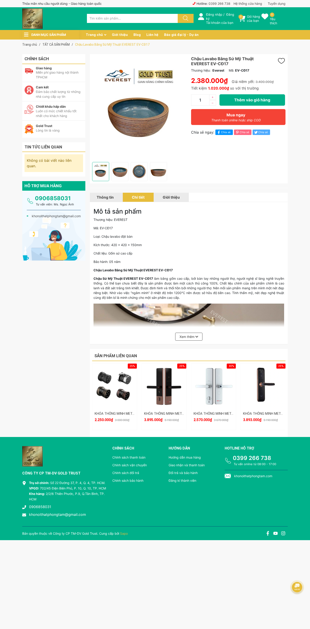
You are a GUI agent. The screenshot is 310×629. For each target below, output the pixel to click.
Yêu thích (273, 21)
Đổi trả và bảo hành (183, 473)
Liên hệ (152, 35)
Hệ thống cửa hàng (248, 3)
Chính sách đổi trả (125, 473)
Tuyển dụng (276, 3)
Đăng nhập (214, 14)
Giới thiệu (120, 35)
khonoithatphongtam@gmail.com (57, 514)
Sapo (124, 533)
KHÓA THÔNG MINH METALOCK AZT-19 (125, 414)
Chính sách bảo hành (127, 480)
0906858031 (53, 198)
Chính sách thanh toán (128, 457)
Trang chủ (94, 35)
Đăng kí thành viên (182, 480)
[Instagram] (283, 534)
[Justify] (185, 18)
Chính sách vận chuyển (129, 465)
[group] (139, 108)
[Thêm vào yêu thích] (282, 60)
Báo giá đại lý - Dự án (181, 35)
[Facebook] (268, 534)
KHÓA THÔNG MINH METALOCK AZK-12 (273, 414)
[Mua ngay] (114, 392)
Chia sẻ (226, 132)
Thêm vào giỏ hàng (252, 100)
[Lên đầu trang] (302, 609)
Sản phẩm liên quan (115, 355)
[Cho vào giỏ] (114, 371)
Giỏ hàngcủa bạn (253, 18)
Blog (137, 35)
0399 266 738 (219, 3)
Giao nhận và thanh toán (187, 465)
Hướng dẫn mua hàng (185, 457)
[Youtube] (275, 534)
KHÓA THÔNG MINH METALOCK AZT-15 (224, 414)
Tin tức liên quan (43, 147)
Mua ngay (236, 117)
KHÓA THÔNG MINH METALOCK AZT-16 (174, 414)
